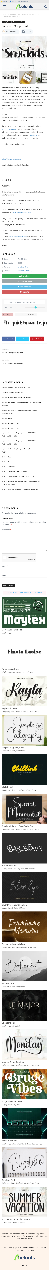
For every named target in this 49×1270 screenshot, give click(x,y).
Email (4, 575)
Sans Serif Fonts (18, 672)
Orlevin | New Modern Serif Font (19, 387)
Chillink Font (7, 787)
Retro (10, 418)
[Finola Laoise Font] (24, 651)
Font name (11, 467)
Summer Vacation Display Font (16, 1219)
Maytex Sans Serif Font (12, 630)
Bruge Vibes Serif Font (12, 1101)
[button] (46, 7)
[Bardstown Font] (24, 848)
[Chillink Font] (24, 769)
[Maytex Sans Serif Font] (24, 612)
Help (9, 457)
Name (5, 566)
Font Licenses (28, 1248)
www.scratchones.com (22, 212)
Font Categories (15, 14)
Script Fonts (34, 711)
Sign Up (12, 1)
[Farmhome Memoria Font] (24, 926)
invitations (32, 135)
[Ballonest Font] (24, 966)
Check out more (25, 281)
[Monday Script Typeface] (24, 1044)
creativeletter (23, 267)
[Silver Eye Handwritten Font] (24, 887)
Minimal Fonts (21, 947)
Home (5, 14)
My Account (24, 1)
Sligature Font (8, 1180)
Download (25, 276)
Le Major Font (8, 1023)
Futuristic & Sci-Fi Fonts (22, 1144)
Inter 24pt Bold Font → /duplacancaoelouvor (23, 489)
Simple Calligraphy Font (13, 747)
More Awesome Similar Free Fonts (25, 592)
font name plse (13, 423)
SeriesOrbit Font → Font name (18, 472)
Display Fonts (7, 22)
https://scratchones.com (11, 159)
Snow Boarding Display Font (12, 353)
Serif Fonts (29, 672)
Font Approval (41, 1248)
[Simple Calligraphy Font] (24, 730)
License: (7, 271)
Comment (6, 530)
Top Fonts (30, 1251)
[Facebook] (26, 1265)
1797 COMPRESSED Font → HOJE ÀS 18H (21, 477)
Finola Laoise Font (10, 669)
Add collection (25, 286)
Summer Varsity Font (16, 392)
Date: (6, 259)
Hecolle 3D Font (9, 1140)
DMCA (18, 1248)
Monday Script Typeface (13, 1062)
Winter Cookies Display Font (12, 363)
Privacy (11, 1248)
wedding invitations (9, 129)
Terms (4, 1248)
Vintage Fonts (31, 790)
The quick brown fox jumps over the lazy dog (25, 323)
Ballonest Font (8, 983)
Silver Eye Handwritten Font (14, 905)
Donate (25, 292)
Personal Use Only (25, 271)
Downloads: (8, 263)
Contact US (20, 1251)
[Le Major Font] (24, 1005)
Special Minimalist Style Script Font (18, 826)
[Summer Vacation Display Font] (24, 1202)
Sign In (4, 1)
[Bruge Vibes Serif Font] (24, 1084)
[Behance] (23, 1265)
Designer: (7, 267)
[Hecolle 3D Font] (24, 1123)
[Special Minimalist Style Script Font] (24, 809)
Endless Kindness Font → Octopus (19, 397)
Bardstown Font (9, 865)
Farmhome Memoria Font (14, 944)
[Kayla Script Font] (24, 691)
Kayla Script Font (10, 708)
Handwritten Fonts (30, 14)
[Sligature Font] (24, 1162)
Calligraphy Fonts (8, 711)
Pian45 (4, 392)
